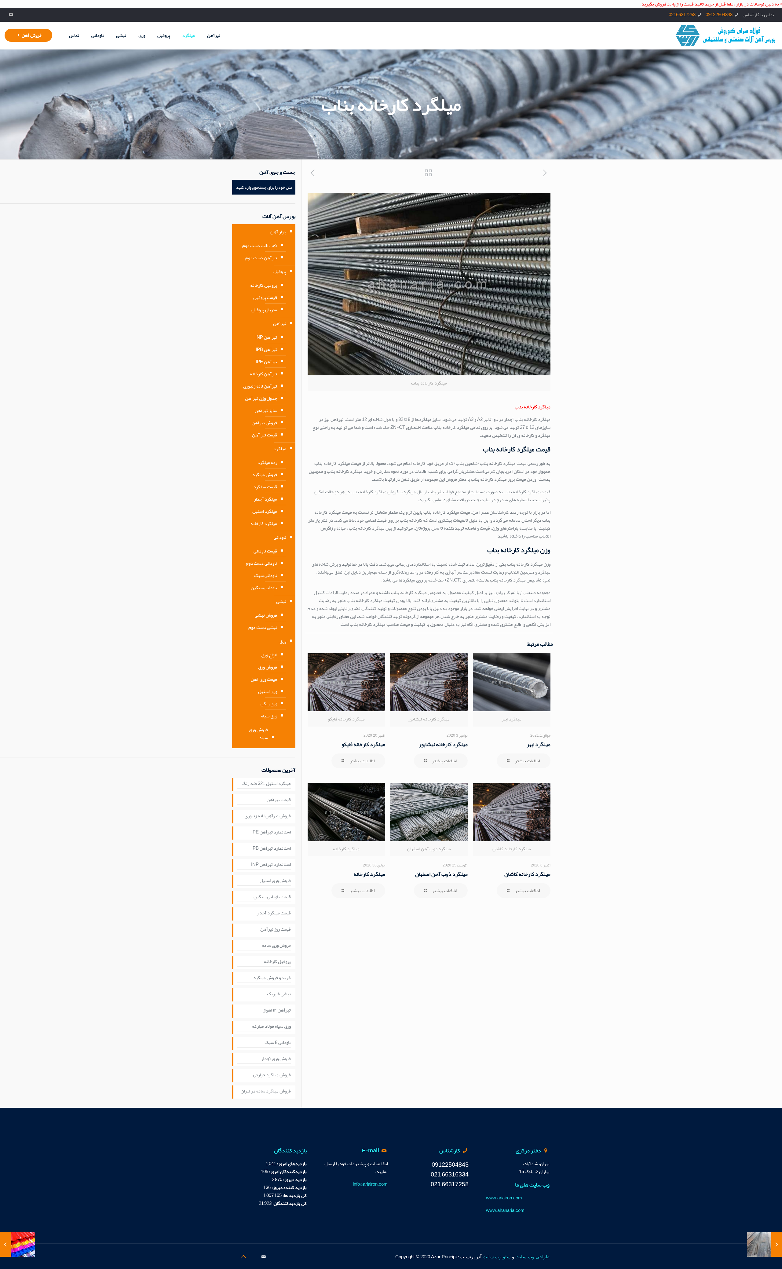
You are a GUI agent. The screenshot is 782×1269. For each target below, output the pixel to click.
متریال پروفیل (264, 309)
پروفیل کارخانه (263, 285)
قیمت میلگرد (265, 486)
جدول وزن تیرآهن (261, 398)
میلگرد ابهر (538, 744)
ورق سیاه (269, 715)
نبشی (281, 601)
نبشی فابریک (279, 994)
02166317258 (682, 14)
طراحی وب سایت (532, 1256)
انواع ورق (269, 654)
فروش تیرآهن (264, 422)
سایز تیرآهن (266, 410)
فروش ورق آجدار (276, 1059)
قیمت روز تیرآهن (275, 929)
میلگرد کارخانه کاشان (527, 874)
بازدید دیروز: (294, 1179)
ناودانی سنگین (264, 587)
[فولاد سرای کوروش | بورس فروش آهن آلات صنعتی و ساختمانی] (726, 35)
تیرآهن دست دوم (261, 257)
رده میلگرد (267, 462)
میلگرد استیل (264, 511)
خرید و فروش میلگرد (272, 978)
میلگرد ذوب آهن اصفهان (441, 874)
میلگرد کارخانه (369, 874)
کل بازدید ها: (294, 1195)
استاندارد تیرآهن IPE (271, 832)
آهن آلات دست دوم (259, 245)
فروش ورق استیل (275, 881)
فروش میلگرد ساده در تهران (266, 1091)
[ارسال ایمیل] (11, 14)
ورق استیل (267, 691)
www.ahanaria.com (505, 1210)
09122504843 (719, 14)
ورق (283, 641)
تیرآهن (279, 323)
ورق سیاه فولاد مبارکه (271, 1026)
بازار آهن (278, 231)
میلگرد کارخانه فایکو (363, 744)
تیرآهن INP (266, 337)
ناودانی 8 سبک (278, 1042)
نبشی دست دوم (262, 627)
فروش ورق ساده (276, 945)
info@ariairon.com (370, 1184)
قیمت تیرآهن (279, 800)
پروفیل (279, 271)
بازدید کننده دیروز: (289, 1187)
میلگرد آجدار (265, 499)
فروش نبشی (266, 615)
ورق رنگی (269, 703)
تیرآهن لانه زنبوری (260, 386)
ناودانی (280, 537)
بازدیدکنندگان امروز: (287, 1171)
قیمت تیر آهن (264, 434)
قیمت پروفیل (265, 297)
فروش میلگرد (264, 474)
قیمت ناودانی (265, 551)
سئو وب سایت (497, 1256)
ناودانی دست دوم (261, 563)
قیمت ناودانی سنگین (272, 897)
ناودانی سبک (265, 575)
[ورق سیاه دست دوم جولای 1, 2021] (764, 1244)
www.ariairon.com (504, 1197)
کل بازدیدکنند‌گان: (289, 1203)
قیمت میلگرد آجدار (274, 913)
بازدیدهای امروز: (291, 1163)
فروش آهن (32, 35)
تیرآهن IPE (266, 361)
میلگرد (280, 448)
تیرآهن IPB (266, 349)
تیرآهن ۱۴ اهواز (277, 1010)
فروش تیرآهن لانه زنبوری (268, 816)
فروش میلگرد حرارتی (272, 1075)
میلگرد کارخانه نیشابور (443, 744)
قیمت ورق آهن (264, 679)
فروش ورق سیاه (258, 733)
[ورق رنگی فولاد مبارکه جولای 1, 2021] (17, 1244)
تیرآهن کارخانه (263, 373)
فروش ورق (267, 667)
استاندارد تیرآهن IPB (271, 848)
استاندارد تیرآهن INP (271, 864)
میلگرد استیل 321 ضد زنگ (266, 783)
